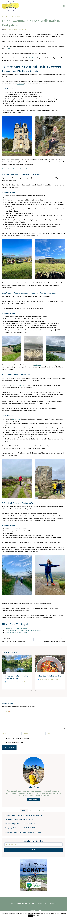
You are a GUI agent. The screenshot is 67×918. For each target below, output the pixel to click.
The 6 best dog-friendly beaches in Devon (14, 640)
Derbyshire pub (10, 48)
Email (26, 733)
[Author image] (3, 29)
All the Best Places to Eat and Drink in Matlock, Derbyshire (23, 832)
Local (25, 17)
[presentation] (17, 663)
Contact (53, 903)
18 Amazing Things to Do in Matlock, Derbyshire (19, 819)
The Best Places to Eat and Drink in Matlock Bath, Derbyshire (23, 815)
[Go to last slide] (4, 672)
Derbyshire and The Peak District (12, 17)
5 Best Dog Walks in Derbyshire (49, 676)
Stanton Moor (16, 419)
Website (48, 733)
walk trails (30, 58)
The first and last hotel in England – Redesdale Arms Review (23, 630)
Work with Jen (42, 903)
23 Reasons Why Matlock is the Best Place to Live (16, 677)
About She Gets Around (25, 903)
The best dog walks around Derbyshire (16, 632)
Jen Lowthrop (12, 682)
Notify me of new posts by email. (13, 742)
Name (5, 733)
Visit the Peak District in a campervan (16, 628)
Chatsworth (20, 84)
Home (13, 903)
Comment (6, 712)
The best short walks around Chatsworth (14, 169)
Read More (36, 915)
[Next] (62, 672)
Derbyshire (37, 365)
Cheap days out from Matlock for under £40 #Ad (20, 828)
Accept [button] (30, 915)
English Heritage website (20, 385)
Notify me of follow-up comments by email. (17, 738)
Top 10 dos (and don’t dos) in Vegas (54, 640)
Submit (33, 850)
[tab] (30, 690)
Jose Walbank (9, 29)
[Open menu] (63, 6)
